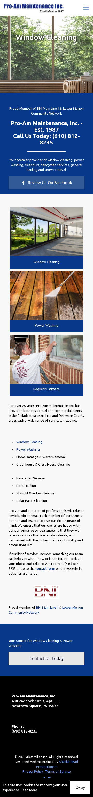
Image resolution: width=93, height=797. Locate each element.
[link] (46, 231)
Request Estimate (46, 389)
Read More (29, 790)
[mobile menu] (86, 7)
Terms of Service (58, 771)
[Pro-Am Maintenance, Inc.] (34, 7)
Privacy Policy (32, 771)
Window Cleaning (47, 262)
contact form (45, 568)
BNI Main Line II (48, 108)
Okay (80, 787)
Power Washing (46, 325)
